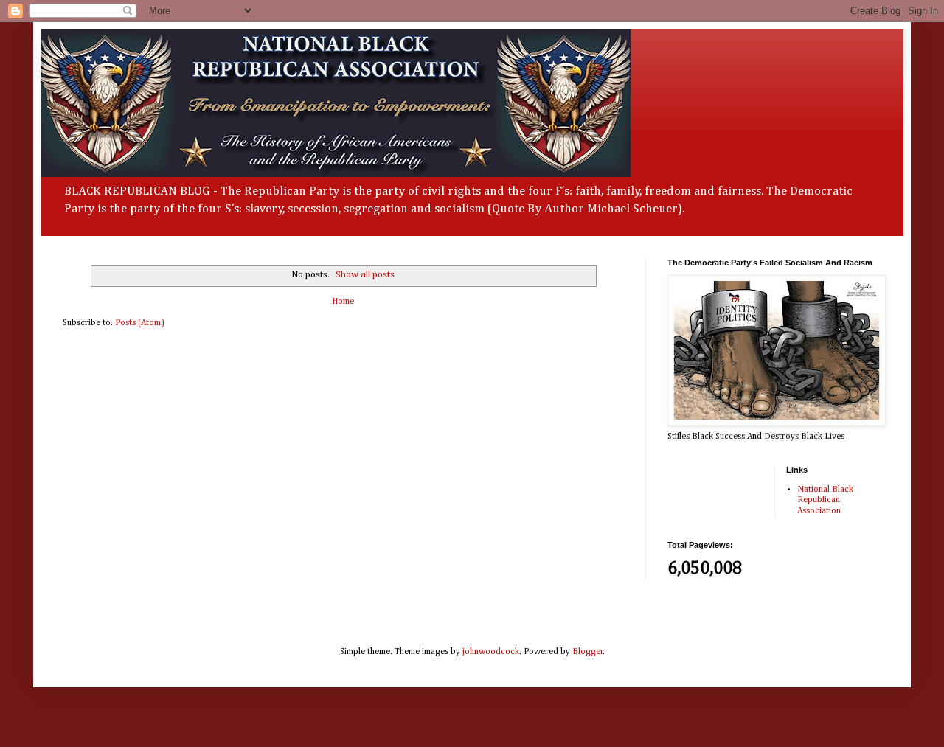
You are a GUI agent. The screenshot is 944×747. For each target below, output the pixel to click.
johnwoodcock (490, 651)
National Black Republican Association (825, 500)
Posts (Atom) (139, 323)
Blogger (587, 651)
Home (343, 301)
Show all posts (365, 274)
